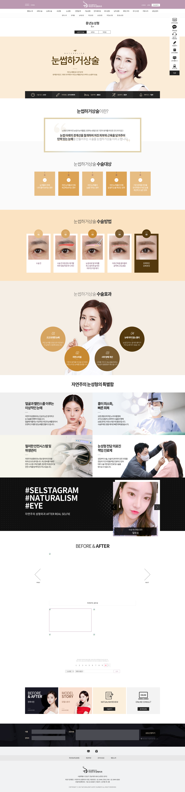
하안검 (104, 32)
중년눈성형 (120, 15)
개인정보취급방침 (74, 758)
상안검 (92, 32)
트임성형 (90, 15)
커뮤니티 (145, 11)
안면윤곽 (78, 11)
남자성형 (116, 11)
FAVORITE (156, 5)
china (33, 5)
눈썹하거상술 (80, 32)
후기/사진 (136, 11)
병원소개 (30, 11)
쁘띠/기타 (126, 11)
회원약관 (88, 758)
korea (27, 5)
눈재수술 (49, 11)
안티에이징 (97, 11)
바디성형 (107, 11)
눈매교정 (81, 15)
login (144, 5)
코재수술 (39, 11)
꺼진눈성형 (110, 15)
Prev (114, 507)
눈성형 (68, 11)
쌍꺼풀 (73, 15)
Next (157, 507)
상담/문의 (155, 11)
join (148, 5)
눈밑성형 (99, 15)
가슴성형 (87, 11)
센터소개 (64, 15)
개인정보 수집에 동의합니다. (150, 739)
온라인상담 (101, 758)
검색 (117, 671)
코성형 (59, 11)
